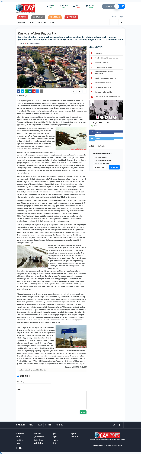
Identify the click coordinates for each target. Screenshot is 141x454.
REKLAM (39, 425)
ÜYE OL (114, 17)
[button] (108, 6)
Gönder (83, 412)
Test (1, 453)
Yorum (19, 389)
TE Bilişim (19, 448)
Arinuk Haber (22, 22)
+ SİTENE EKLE (59, 425)
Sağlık (54, 437)
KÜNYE (31, 425)
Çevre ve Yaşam (39, 437)
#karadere (43, 370)
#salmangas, (22, 370)
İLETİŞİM (48, 425)
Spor (54, 433)
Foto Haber (37, 433)
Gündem (52, 22)
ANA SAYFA (22, 17)
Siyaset (73, 433)
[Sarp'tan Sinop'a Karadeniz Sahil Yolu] (106, 111)
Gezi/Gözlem (42, 22)
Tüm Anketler (101, 146)
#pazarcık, (33, 370)
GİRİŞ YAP (121, 17)
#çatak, (28, 370)
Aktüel (32, 22)
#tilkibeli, (38, 370)
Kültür (54, 443)
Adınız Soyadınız (22, 382)
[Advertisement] (7, 61)
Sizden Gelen (38, 440)
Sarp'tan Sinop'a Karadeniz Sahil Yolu (106, 123)
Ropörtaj (55, 440)
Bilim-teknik (75, 437)
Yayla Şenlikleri (39, 443)
